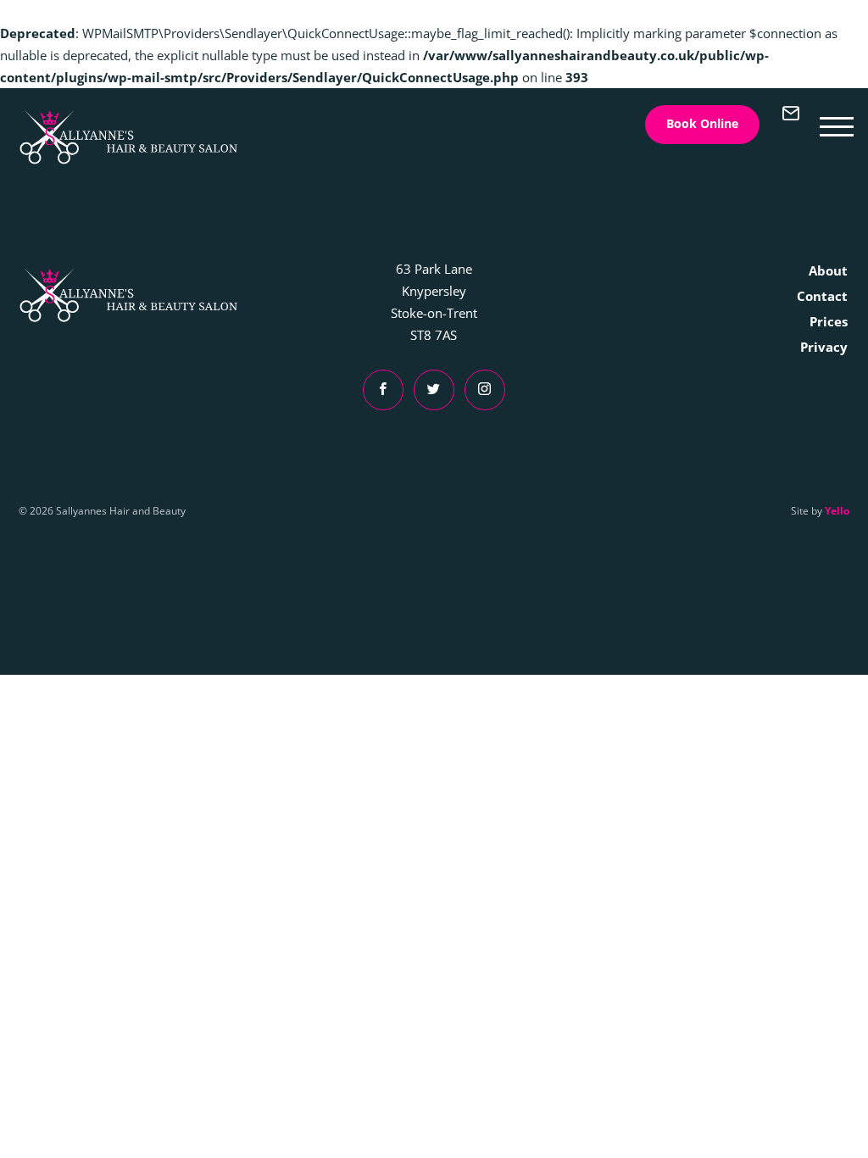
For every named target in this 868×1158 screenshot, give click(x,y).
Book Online (702, 123)
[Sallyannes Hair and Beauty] (129, 137)
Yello (837, 511)
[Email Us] (791, 124)
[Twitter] (434, 390)
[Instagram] (485, 390)
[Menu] (836, 124)
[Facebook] (383, 390)
